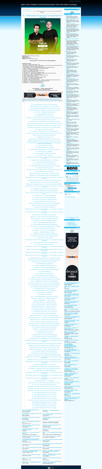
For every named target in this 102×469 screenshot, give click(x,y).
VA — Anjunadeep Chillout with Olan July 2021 (44, 167)
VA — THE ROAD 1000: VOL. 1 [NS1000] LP (44, 155)
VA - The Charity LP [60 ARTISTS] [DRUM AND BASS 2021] (44, 153)
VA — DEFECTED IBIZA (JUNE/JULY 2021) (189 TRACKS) (44, 405)
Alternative (68, 136)
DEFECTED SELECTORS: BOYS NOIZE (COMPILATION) (44, 135)
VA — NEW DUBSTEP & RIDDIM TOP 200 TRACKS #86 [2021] (44, 304)
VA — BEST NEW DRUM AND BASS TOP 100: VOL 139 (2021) (44, 392)
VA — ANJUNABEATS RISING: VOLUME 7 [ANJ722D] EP (44, 288)
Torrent (34, 99)
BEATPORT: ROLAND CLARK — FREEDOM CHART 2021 (44, 302)
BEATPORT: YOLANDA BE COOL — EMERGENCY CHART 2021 (44, 298)
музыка (45, 100)
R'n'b (66, 121)
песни (27, 100)
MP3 (47, 100)
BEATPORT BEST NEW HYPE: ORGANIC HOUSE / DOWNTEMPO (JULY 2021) (44, 345)
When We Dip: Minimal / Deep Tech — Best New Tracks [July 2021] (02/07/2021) (44, 317)
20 (70, 179)
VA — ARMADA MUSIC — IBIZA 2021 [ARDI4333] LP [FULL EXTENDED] (44, 160)
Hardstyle (67, 102)
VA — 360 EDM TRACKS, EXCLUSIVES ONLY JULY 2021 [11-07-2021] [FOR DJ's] (44, 149)
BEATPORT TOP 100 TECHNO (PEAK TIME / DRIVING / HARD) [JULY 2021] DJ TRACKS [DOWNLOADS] (44, 250)
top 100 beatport (51, 100)
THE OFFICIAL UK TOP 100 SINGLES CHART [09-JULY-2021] (44, 199)
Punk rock (68, 127)
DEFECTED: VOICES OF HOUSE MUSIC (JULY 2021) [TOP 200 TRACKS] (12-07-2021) (44, 123)
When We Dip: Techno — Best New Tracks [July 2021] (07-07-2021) (44, 218)
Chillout (67, 124)
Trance (27, 98)
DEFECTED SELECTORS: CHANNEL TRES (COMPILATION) (44, 214)
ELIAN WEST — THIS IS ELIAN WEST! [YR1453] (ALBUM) (44, 329)
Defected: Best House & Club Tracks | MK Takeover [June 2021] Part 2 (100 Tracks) (44, 400)
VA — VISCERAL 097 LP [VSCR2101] (44, 294)
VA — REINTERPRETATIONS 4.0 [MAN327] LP (44, 263)
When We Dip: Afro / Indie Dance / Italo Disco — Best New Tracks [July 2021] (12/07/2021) (44, 184)
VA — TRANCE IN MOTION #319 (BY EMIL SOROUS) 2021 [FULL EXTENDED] (44, 165)
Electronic (67, 15)
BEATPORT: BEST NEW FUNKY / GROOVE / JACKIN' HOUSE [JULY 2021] (44, 349)
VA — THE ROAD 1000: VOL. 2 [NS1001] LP (44, 151)
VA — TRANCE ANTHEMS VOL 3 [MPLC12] (44, 332)
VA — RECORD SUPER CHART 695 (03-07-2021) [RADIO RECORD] (44, 242)
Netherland (41, 100)
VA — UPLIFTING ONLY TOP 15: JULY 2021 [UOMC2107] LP (44, 163)
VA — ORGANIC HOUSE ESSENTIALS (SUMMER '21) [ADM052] (44, 220)
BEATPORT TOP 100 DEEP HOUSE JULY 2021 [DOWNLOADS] (44, 205)
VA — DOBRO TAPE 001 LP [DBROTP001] (44, 292)
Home (23, 9)
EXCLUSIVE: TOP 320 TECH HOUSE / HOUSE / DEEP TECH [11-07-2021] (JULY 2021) (44, 125)
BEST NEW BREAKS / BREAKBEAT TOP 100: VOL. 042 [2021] (44, 403)
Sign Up (26, 9)
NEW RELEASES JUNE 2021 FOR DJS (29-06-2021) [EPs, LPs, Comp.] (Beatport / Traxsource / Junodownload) (44, 376)
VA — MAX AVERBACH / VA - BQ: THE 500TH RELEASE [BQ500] (44, 334)
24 (77, 179)
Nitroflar (42, 86)
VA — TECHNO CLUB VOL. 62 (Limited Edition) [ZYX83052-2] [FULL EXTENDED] (44, 226)
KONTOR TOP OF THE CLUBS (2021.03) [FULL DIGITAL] (44, 119)
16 (75, 178)
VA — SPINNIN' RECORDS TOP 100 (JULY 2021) (44, 115)
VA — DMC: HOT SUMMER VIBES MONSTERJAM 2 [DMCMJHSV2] (44, 224)
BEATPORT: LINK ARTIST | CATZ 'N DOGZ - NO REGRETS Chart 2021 (44, 315)
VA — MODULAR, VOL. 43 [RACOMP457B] (44, 237)
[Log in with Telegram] (71, 168)
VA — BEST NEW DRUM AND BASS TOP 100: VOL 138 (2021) (44, 394)
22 (73, 179)
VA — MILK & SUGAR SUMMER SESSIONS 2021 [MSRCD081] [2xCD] (44, 190)
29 (73, 181)
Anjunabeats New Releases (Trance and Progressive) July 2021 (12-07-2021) (44, 173)
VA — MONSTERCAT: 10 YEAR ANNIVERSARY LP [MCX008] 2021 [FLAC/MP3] (44, 366)
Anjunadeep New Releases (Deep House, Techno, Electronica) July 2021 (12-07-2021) (44, 140)
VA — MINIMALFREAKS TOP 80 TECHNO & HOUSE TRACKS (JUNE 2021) (44, 325)
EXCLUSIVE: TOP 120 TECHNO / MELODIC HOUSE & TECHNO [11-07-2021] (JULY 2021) (44, 133)
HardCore (67, 111)
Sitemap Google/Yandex (72, 225)
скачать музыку (38, 99)
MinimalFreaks (30, 99)
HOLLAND (45, 99)
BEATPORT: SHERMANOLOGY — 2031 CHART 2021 (44, 300)
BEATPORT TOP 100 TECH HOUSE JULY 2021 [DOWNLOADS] (44, 277)
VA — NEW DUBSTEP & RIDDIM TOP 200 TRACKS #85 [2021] (44, 327)
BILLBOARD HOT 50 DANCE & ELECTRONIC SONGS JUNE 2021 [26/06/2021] (44, 323)
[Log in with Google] (76, 168)
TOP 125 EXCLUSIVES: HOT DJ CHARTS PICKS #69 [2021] (44, 313)
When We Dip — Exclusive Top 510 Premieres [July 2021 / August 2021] (44, 216)
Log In (30, 9)
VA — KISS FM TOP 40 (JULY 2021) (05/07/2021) (44, 244)
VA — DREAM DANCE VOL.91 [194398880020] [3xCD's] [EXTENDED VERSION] (44, 338)
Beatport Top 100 (69, 19)
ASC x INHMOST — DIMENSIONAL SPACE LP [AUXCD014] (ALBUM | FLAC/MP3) (44, 368)
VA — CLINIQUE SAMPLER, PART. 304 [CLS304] (44, 147)
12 (68, 178)
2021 (27, 11)
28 (72, 181)
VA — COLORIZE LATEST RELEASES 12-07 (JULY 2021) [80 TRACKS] (44, 131)
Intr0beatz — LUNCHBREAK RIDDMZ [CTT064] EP (44, 232)
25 (66, 181)
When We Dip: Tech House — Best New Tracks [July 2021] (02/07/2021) (44, 319)
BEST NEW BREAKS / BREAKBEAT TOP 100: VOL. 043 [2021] (44, 402)
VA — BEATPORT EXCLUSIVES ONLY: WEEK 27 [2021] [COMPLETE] (44, 235)
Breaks (67, 82)
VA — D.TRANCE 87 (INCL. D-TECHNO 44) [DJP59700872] (44, 197)
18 (66, 179)
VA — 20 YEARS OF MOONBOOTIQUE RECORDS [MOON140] (44, 265)
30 (75, 181)
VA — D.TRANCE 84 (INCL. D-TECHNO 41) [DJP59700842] (44, 195)
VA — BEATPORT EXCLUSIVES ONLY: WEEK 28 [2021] (44, 207)
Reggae (67, 114)
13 (70, 178)
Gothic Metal (68, 150)
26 (68, 181)
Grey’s (49, 99)
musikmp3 (38, 98)
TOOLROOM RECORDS (70, 33)
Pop (66, 118)
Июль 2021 (75, 172)
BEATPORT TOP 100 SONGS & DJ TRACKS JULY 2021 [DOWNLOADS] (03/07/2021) (44, 359)
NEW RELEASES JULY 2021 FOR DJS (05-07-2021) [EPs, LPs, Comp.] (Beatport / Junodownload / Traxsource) (44, 253)
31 (77, 181)
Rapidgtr (42, 85)
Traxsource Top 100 (69, 23)
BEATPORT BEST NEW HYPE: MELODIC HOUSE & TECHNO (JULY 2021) (44, 347)
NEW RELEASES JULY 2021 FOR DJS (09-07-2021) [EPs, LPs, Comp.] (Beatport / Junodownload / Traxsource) (44, 209)
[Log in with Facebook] (73, 168)
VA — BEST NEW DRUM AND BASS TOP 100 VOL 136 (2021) (44, 407)
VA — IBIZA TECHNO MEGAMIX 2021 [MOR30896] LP (44, 275)
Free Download (24, 99)
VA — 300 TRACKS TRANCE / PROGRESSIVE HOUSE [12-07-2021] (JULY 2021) (44, 108)
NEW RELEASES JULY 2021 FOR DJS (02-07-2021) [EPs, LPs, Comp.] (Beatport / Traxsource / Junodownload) (44, 357)
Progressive (68, 69)
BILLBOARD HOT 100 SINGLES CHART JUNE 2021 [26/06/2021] (44, 353)
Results (66, 189)
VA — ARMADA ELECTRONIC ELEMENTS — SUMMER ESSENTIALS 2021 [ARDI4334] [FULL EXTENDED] (44, 158)
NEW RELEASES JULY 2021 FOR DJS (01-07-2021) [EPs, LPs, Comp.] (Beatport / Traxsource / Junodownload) (44, 362)
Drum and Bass (69, 65)
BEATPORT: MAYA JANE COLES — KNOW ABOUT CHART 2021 (44, 306)
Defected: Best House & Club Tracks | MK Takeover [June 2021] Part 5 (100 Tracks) (44, 386)
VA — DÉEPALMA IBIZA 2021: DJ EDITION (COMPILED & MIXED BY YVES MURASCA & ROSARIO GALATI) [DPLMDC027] (44, 143)
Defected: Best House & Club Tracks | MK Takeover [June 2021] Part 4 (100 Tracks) (44, 388)
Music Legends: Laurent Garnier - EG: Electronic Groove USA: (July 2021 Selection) (44, 127)
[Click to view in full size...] (43, 53)
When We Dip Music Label (71, 45)
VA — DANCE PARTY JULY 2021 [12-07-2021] (44, 129)
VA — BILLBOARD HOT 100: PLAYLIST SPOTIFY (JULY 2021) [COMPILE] (44, 269)
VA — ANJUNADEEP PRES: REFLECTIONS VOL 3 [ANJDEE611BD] (44, 188)
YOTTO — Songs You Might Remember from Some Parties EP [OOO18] (44, 296)
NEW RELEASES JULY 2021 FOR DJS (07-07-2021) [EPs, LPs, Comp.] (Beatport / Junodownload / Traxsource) (44, 240)
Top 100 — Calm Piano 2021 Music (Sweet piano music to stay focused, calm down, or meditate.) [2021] (44, 193)
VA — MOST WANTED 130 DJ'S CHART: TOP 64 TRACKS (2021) (44, 309)
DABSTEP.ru (56, 100)
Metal (67, 154)
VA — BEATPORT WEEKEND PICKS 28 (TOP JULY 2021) (44, 201)
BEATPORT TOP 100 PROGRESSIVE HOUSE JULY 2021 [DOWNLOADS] (44, 175)
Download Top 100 (71, 223)
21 (72, 179)
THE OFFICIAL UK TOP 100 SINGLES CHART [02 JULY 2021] (44, 261)
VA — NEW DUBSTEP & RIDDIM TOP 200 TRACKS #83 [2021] (44, 351)
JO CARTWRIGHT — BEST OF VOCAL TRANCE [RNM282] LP (44, 230)
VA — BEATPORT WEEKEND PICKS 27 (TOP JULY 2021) (44, 364)
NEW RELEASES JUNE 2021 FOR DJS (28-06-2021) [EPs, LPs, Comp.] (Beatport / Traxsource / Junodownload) (44, 378)
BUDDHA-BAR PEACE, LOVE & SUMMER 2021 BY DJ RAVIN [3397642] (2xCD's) (44, 259)
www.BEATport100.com (71, 185)
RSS (80, 1)
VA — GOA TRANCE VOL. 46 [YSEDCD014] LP (44, 273)
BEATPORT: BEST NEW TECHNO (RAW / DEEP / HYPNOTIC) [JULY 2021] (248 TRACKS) (44, 343)
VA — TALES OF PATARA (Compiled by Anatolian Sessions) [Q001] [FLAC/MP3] (44, 284)
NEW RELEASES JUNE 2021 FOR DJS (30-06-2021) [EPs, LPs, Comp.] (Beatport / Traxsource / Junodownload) (44, 373)
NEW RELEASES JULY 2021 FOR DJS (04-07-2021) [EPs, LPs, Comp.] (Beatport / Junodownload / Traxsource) (44, 256)
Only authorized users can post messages (72, 218)
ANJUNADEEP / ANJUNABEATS (72, 38)
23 (75, 179)
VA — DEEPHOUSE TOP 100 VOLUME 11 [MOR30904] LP (44, 267)
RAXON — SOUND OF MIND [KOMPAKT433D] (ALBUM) (44, 222)
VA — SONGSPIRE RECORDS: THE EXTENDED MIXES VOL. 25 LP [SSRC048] (44, 279)
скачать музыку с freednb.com (34, 100)
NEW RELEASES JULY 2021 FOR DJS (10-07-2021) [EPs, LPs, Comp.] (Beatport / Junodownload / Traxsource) (44, 186)
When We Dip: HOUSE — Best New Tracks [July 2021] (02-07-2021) (44, 321)
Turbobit (42, 84)
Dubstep (67, 99)
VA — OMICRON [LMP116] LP (44, 271)
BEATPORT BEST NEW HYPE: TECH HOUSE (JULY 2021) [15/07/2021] (44, 106)
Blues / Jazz (68, 158)
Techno (67, 54)
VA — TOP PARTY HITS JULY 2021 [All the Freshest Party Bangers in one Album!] (44, 121)
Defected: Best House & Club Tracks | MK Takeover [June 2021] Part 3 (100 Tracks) (44, 390)
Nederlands (59, 98)
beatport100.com (71, 222)
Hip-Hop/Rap (68, 143)
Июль (30, 11)
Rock (67, 147)
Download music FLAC (72, 224)
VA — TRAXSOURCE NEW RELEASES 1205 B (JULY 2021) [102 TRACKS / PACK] (44, 258)
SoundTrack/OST (69, 138)
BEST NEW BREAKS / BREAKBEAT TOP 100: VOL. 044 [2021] (44, 398)
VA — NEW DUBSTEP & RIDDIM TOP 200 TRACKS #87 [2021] (44, 290)
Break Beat (68, 131)
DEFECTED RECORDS (70, 28)
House (67, 58)
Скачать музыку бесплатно (54, 99)
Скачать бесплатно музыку (47, 98)
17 (77, 178)
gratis (53, 98)
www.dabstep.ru (69, 186)
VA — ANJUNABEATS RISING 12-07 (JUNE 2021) (44, 171)
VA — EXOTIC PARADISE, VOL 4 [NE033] (44, 145)
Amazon (55, 98)
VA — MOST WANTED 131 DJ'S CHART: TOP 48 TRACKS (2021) (44, 104)
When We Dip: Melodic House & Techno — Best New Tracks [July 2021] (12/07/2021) (44, 180)
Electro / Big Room (69, 78)
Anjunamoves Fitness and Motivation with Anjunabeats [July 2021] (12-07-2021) (44, 138)
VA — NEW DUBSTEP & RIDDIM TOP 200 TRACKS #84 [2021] (44, 336)
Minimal (67, 86)
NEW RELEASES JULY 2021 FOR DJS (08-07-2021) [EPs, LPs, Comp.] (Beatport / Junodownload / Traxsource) (44, 212)
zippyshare (24, 100)
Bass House (68, 90)
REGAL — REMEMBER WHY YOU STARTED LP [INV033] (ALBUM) (44, 281)
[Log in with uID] (68, 168)
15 (73, 178)
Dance (67, 51)
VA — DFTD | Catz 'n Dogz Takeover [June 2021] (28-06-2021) (44, 384)
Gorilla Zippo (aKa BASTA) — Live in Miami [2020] (44, 380)
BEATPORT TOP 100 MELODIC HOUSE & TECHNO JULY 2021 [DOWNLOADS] (44, 203)
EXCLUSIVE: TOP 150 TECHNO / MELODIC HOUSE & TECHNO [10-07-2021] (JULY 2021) (44, 169)
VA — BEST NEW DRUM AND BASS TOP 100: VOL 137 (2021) (44, 396)
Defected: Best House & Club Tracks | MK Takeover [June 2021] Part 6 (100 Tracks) (44, 382)
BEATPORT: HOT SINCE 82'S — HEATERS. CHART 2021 (44, 307)
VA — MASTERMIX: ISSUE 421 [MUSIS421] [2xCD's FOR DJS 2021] (44, 286)
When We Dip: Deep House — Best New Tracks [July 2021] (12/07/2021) (44, 182)
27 (70, 181)
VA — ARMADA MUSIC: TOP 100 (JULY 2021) (44, 137)
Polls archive (70, 189)
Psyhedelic (68, 106)
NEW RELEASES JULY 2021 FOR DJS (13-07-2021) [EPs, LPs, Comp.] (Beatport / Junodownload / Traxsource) (44, 178)
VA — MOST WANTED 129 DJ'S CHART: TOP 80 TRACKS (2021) (44, 311)
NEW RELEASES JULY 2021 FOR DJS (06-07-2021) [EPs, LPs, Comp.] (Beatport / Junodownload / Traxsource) (44, 247)
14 (72, 178)
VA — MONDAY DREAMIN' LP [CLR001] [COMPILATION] (44, 370)
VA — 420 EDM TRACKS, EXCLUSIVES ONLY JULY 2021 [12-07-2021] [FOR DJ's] (44, 110)
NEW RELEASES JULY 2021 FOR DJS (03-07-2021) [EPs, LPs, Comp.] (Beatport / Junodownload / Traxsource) (44, 341)
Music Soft (68, 161)
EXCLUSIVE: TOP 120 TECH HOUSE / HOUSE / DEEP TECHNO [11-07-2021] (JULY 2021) (44, 117)
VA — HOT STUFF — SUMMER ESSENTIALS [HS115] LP (44, 112)
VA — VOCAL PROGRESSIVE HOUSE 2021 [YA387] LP (44, 228)
